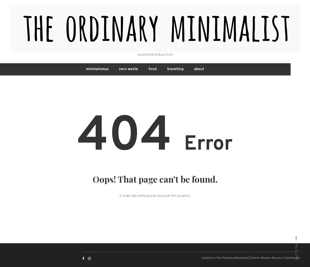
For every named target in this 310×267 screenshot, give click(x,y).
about (199, 69)
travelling (175, 69)
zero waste (128, 69)
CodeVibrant (291, 258)
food (152, 69)
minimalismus (97, 69)
